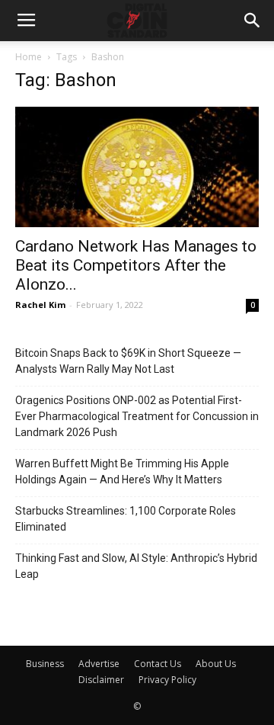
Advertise (98, 663)
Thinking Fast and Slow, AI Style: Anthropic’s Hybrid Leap (136, 566)
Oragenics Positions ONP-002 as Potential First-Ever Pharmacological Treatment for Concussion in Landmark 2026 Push (137, 416)
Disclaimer (101, 679)
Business (45, 663)
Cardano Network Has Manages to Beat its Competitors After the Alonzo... (135, 265)
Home (28, 56)
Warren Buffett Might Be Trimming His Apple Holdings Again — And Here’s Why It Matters (122, 471)
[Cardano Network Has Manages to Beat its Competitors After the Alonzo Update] (137, 167)
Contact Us (157, 663)
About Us (216, 663)
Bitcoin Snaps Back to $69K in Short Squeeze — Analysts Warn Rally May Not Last (128, 361)
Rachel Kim (40, 304)
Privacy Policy (167, 679)
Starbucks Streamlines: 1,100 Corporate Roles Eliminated (125, 519)
